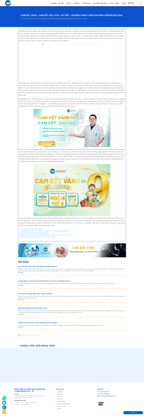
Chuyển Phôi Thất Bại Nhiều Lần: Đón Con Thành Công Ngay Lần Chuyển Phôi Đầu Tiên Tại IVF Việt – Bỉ (45, 235)
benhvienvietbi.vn (77, 223)
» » (39, 335)
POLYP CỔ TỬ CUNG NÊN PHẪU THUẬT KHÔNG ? (35, 294)
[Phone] (4, 398)
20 (32, 335)
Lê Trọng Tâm (25, 18)
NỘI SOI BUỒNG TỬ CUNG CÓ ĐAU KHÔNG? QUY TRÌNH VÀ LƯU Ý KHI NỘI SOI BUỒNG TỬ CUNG (44, 231)
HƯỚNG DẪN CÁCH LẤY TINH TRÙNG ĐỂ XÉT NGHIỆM (37, 322)
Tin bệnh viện (74, 18)
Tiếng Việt (131, 3)
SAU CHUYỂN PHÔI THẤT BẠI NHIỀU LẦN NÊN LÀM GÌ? (33, 233)
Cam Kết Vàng (86, 3)
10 (30, 335)
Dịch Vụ (69, 3)
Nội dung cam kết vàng (64, 18)
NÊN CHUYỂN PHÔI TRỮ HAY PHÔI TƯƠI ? (33, 308)
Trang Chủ (54, 3)
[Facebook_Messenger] (4, 403)
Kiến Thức (76, 3)
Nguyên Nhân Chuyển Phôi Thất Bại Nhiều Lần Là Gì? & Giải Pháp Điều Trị (38, 236)
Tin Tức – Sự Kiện (114, 3)
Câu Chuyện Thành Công (99, 3)
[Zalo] (4, 407)
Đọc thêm (20, 272)
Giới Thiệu (61, 3)
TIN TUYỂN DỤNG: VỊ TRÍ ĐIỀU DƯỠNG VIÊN (31, 229)
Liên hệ (124, 3)
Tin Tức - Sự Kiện (82, 18)
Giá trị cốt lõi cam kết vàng (52, 18)
